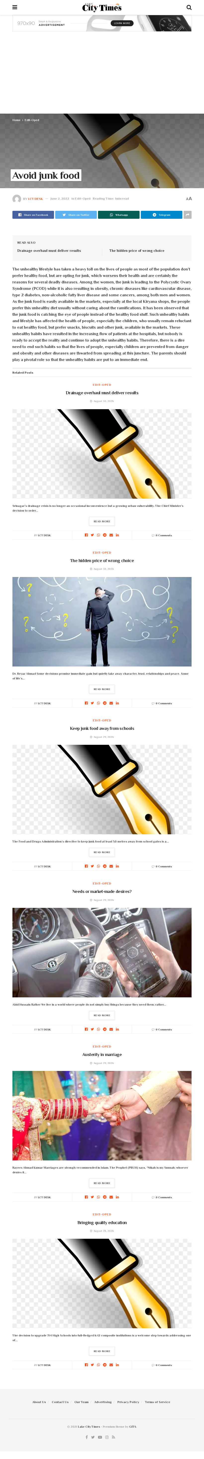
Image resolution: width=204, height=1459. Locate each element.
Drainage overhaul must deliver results (49, 251)
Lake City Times (89, 1426)
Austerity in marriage (102, 1054)
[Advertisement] (102, 76)
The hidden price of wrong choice (136, 251)
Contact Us (60, 1402)
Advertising (103, 1402)
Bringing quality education (102, 1222)
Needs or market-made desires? (102, 891)
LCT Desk (35, 198)
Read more (102, 521)
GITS (132, 1426)
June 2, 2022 (60, 198)
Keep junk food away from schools (102, 728)
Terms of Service (157, 1402)
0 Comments (164, 535)
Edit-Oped (32, 120)
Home (16, 120)
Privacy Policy (128, 1402)
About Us (39, 1402)
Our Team (81, 1402)
